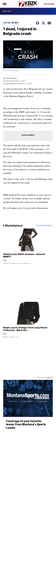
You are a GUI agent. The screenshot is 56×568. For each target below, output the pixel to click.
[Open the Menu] (4, 4)
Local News (11, 22)
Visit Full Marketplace (44, 225)
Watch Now (48, 4)
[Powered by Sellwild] (49, 377)
